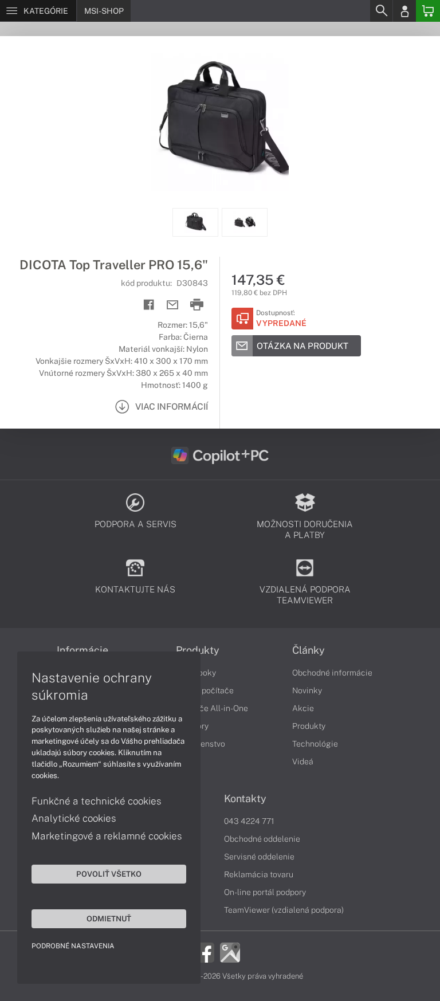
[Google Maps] (230, 951)
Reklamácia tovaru (258, 874)
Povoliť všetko (109, 873)
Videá (302, 761)
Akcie (303, 708)
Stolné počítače (205, 690)
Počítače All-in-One (212, 708)
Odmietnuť (109, 918)
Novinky (307, 690)
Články (308, 650)
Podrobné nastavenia (73, 946)
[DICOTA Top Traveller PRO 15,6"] (220, 122)
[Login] (404, 11)
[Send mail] (173, 305)
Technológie (315, 743)
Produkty (197, 650)
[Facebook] (204, 951)
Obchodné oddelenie (262, 838)
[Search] (381, 11)
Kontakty (245, 799)
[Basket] (428, 11)
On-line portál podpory (265, 892)
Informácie (82, 650)
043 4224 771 (249, 821)
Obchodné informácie (332, 672)
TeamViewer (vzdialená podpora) (284, 909)
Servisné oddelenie (259, 856)
